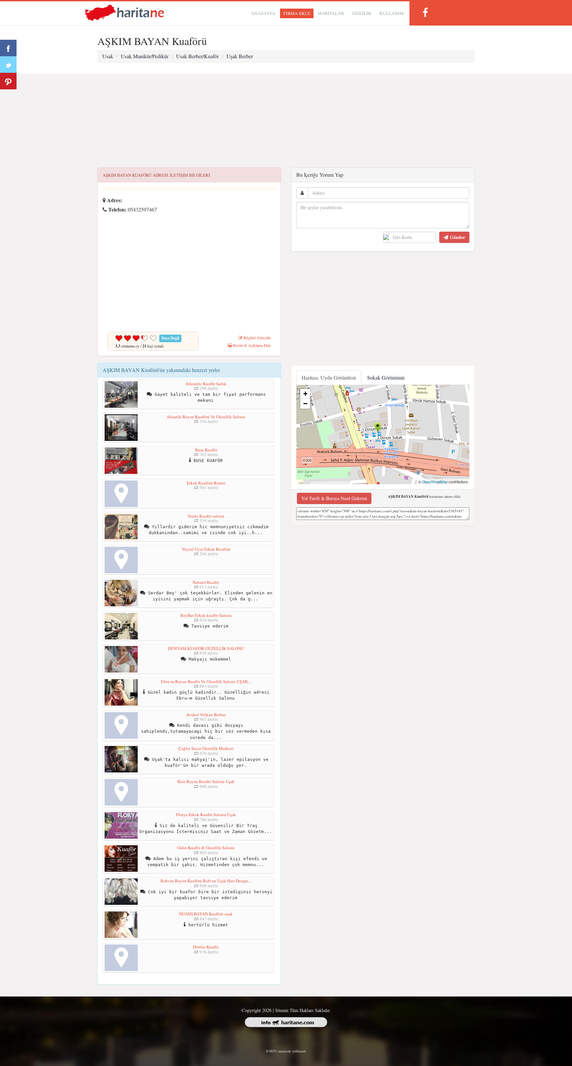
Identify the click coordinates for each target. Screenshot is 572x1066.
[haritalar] (124, 12)
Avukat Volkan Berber (206, 715)
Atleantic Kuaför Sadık (205, 384)
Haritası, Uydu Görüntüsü (329, 377)
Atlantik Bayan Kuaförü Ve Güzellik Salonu (206, 417)
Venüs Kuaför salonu (205, 516)
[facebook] (425, 12)
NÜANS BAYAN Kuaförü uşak (206, 914)
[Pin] (8, 81)
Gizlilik (361, 13)
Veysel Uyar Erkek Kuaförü (206, 549)
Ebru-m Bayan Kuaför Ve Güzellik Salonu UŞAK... (206, 681)
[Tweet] (8, 64)
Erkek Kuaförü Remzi (206, 483)
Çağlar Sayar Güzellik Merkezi (206, 748)
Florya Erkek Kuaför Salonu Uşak (206, 814)
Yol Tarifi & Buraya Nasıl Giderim (334, 498)
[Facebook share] (8, 48)
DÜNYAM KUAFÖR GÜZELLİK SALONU (206, 648)
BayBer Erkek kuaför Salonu (206, 615)
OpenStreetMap (435, 481)
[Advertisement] (286, 121)
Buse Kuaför (206, 450)
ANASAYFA (263, 13)
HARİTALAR (331, 13)
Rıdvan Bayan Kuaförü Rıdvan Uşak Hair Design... (206, 881)
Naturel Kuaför (206, 582)
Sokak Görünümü (386, 377)
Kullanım (391, 13)
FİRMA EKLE (296, 13)
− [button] (305, 403)
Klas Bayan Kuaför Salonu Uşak (206, 781)
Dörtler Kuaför (206, 947)
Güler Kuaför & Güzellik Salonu (206, 848)
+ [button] (305, 394)
